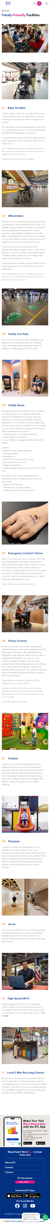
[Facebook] (17, 1205)
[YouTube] (32, 1205)
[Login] (39, 3)
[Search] (34, 3)
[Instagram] (25, 1205)
